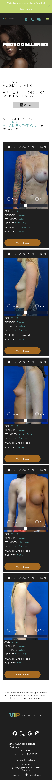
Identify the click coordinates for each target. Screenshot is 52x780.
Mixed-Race (25, 434)
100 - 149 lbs (23, 227)
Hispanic (24, 542)
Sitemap (26, 763)
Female (20, 215)
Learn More (26, 8)
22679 (20, 339)
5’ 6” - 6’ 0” (21, 223)
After (42, 199)
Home (8, 49)
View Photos (22, 242)
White (22, 219)
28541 (20, 231)
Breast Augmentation (20, 124)
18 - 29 (15, 211)
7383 (20, 555)
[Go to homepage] (7, 19)
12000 (20, 447)
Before (15, 199)
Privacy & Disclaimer (26, 760)
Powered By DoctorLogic (26, 774)
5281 (19, 663)
